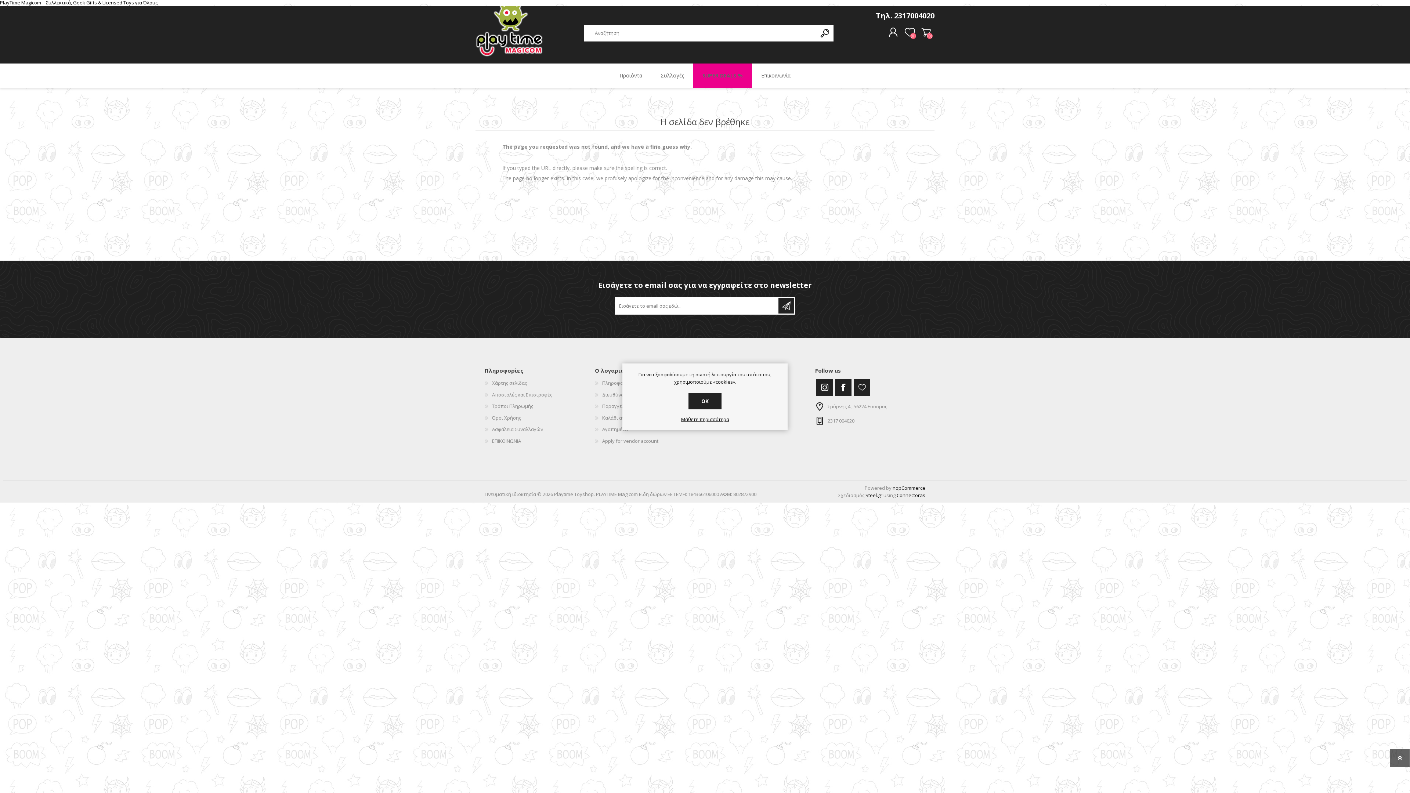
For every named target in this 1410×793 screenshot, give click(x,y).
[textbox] (700, 33)
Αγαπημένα (615, 429)
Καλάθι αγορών (926, 33)
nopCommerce (909, 488)
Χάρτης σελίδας (509, 383)
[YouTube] (862, 387)
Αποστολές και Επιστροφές (522, 394)
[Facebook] (843, 387)
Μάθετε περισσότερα (705, 420)
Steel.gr (873, 495)
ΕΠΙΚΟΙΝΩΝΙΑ (506, 441)
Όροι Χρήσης (506, 417)
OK (705, 401)
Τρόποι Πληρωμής (512, 406)
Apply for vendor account (630, 441)
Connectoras (911, 495)
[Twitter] (824, 387)
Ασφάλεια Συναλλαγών (517, 429)
